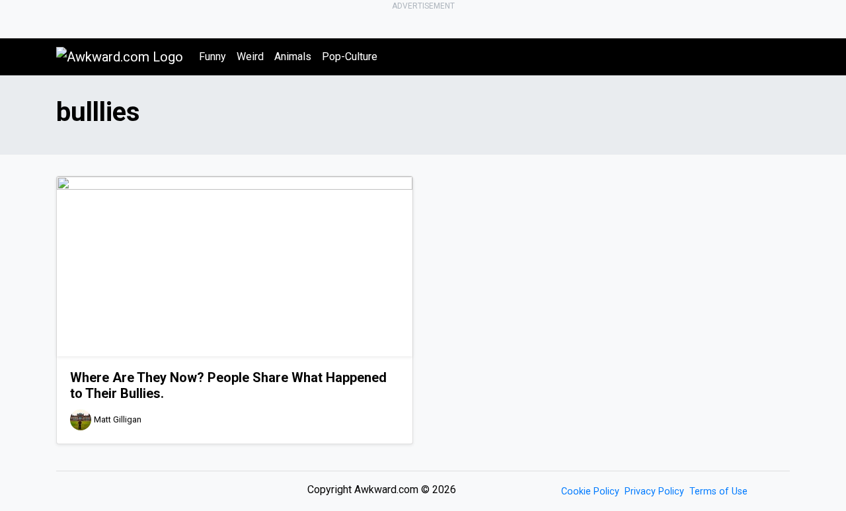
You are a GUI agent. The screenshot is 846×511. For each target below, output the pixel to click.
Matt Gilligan (117, 420)
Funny (212, 56)
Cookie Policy (590, 491)
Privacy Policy (654, 491)
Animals (292, 56)
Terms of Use (718, 491)
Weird (250, 56)
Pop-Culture (349, 56)
